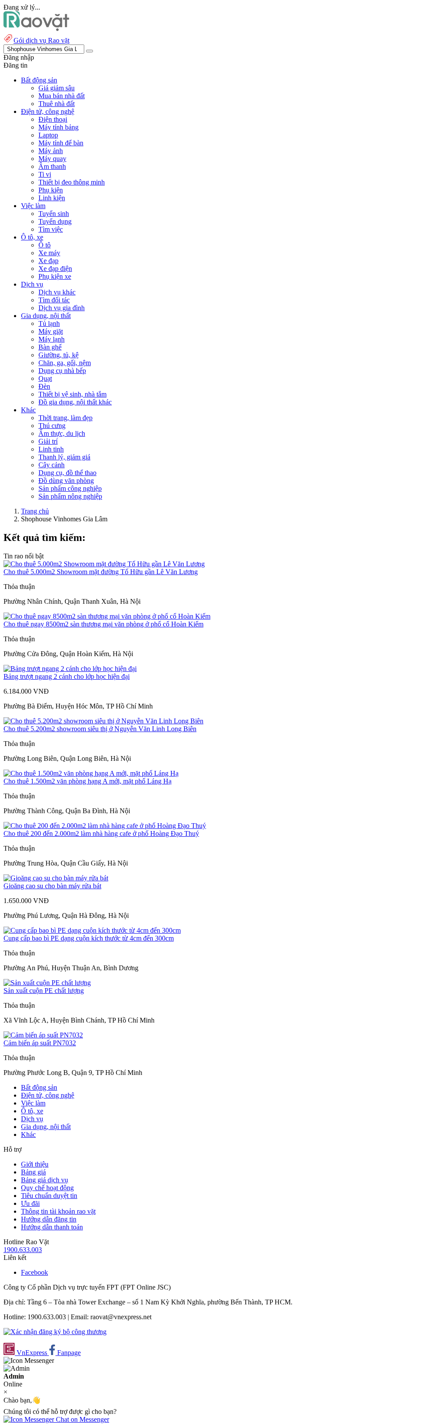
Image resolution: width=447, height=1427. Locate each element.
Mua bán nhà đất (61, 95)
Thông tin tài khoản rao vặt (58, 1211)
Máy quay (52, 158)
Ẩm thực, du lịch (61, 433)
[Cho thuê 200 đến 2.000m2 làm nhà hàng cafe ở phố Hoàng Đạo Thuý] (104, 825)
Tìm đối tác (54, 300)
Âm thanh (52, 166)
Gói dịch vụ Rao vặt (41, 40)
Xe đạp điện (55, 268)
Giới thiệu (34, 1164)
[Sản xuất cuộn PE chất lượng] (47, 982)
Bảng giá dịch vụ (44, 1180)
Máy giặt (50, 331)
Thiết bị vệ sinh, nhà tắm (72, 394)
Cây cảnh (51, 465)
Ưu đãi (30, 1203)
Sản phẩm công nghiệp (70, 488)
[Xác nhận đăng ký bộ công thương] (55, 1331)
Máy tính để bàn (60, 143)
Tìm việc (50, 229)
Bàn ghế (50, 347)
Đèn (44, 386)
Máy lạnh (51, 339)
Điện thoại (52, 119)
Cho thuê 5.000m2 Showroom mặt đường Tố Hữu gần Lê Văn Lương (100, 571)
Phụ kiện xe (54, 276)
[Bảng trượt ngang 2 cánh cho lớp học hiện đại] (70, 668)
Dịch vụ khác (57, 292)
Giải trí (48, 441)
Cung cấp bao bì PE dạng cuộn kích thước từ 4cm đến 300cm (88, 938)
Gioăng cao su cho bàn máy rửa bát (52, 886)
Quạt (45, 378)
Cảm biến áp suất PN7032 (39, 1043)
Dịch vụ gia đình (61, 307)
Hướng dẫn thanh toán (52, 1227)
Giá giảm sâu (56, 88)
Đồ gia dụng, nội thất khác (75, 402)
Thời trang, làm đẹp (65, 417)
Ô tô (44, 245)
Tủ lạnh (49, 323)
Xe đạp (48, 260)
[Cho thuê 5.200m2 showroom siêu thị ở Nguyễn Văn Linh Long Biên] (103, 721)
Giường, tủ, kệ (58, 355)
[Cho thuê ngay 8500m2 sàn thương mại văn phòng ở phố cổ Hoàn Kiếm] (106, 616)
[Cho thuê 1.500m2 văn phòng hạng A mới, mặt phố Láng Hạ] (91, 773)
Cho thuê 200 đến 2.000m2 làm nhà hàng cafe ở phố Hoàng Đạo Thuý (101, 833)
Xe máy (49, 253)
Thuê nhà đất (56, 103)
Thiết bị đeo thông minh (71, 182)
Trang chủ (35, 511)
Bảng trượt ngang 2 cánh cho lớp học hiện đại (66, 676)
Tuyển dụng (55, 221)
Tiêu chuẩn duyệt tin (49, 1195)
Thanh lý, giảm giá (64, 457)
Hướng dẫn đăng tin (48, 1219)
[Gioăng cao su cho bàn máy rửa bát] (55, 878)
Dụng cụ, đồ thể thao (67, 472)
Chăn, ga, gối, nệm (64, 362)
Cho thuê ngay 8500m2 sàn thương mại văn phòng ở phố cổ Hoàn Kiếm (103, 624)
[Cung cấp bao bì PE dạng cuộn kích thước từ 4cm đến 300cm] (92, 930)
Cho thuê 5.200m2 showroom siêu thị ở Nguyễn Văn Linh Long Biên (99, 728)
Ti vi (44, 174)
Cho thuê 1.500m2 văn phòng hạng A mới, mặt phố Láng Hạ (87, 781)
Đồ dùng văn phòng (66, 480)
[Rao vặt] (36, 28)
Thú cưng (51, 425)
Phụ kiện (50, 190)
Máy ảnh (50, 150)
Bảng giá (33, 1172)
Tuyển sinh (53, 213)
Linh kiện (51, 198)
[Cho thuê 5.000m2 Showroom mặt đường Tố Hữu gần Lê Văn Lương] (104, 564)
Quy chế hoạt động (47, 1187)
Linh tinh (51, 449)
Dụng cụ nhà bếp (62, 370)
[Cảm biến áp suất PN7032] (43, 1035)
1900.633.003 (22, 1249)
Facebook (34, 1272)
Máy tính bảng (58, 127)
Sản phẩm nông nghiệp (70, 496)
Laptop (48, 135)
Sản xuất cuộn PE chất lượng (43, 990)
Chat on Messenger (81, 1419)
